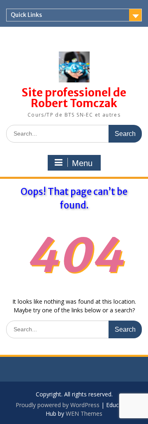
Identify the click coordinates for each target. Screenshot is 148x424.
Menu (82, 163)
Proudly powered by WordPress (57, 405)
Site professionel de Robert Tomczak (74, 98)
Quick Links (26, 15)
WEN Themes (84, 413)
